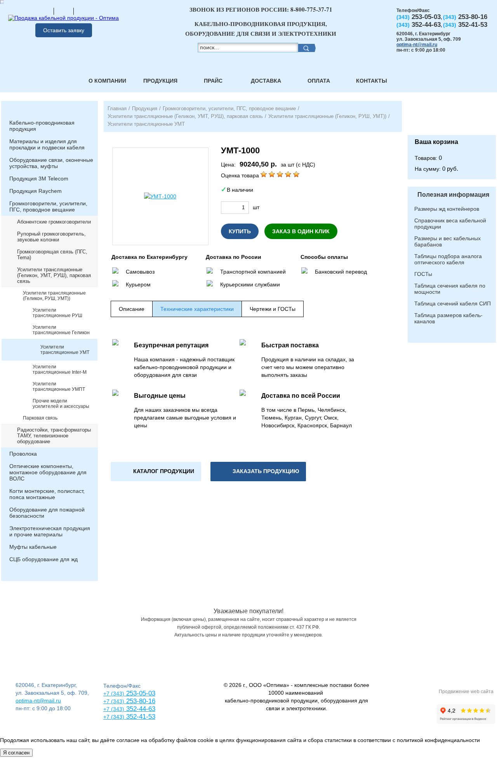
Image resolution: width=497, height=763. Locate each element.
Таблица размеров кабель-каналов (448, 318)
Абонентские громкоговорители (54, 222)
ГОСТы (423, 274)
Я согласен (16, 753)
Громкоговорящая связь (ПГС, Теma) (52, 254)
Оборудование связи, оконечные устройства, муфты (51, 163)
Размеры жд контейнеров (446, 209)
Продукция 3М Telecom (38, 178)
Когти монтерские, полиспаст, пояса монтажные (47, 494)
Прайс (213, 81)
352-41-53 (139, 716)
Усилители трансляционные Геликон (61, 329)
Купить (240, 231)
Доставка (266, 81)
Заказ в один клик (301, 231)
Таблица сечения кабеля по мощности (449, 289)
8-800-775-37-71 (311, 9)
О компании (107, 81)
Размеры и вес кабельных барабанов (447, 241)
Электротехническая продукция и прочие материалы (49, 531)
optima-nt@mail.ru (416, 44)
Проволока (23, 454)
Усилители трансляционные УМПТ (59, 386)
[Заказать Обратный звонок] (452, 118)
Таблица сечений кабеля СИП (452, 303)
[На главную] (44, 11)
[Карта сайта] (63, 11)
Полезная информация (453, 194)
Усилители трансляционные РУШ (57, 312)
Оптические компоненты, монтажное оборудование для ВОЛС (48, 472)
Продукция (160, 81)
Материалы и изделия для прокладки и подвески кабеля (47, 144)
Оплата (319, 81)
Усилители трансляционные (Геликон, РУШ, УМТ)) (54, 295)
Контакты (371, 81)
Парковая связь (40, 418)
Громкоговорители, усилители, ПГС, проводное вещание (48, 206)
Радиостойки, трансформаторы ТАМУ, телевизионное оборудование (54, 435)
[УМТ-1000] (160, 196)
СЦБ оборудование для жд (43, 559)
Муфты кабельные (33, 547)
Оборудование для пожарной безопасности (47, 512)
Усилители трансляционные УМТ (64, 349)
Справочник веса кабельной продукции (450, 223)
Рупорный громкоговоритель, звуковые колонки (51, 237)
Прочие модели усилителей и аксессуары (61, 403)
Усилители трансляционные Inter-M (60, 369)
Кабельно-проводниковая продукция (42, 126)
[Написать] (83, 11)
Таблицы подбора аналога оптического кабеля (448, 259)
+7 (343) (113, 717)
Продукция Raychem (35, 191)
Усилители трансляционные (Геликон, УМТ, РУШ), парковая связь (54, 275)
